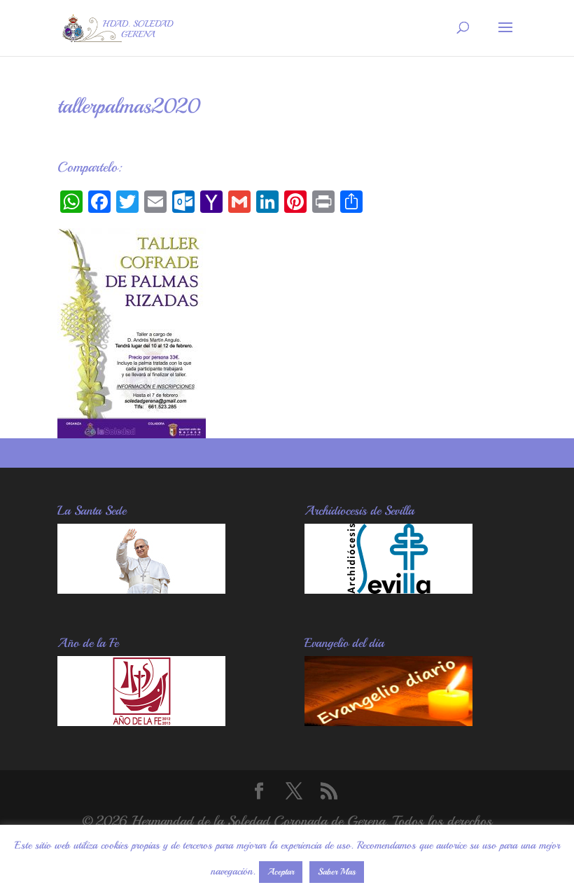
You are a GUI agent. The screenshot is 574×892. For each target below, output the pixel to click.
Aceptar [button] (280, 871)
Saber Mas (337, 871)
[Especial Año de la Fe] (141, 721)
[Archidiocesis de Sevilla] (388, 589)
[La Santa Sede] (141, 589)
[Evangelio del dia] (388, 721)
